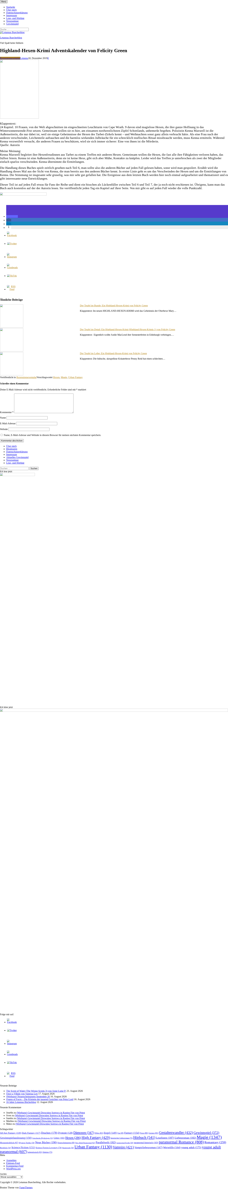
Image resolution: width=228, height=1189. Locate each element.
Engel (110, 1132)
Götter (59, 1138)
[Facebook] (12, 235)
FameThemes (26, 1187)
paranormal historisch (146, 1142)
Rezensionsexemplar (10, 58)
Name (3, 417)
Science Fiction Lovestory (49, 1148)
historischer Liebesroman (122, 1138)
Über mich (11, 10)
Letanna (24, 58)
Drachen (49, 1132)
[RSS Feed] (12, 289)
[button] (12, 216)
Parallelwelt (106, 1142)
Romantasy (215, 1142)
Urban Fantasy (75, 377)
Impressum (11, 15)
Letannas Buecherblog (11, 37)
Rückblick (5, 1148)
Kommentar (6, 412)
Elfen (99, 1133)
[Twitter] (12, 243)
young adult (191, 1147)
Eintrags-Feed (13, 1163)
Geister (153, 1133)
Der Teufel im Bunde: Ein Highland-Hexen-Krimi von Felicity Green (114, 305)
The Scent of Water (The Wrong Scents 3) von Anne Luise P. (36, 1091)
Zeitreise (47, 1152)
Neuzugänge (12, 21)
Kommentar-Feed (14, 1166)
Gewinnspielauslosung (16, 1137)
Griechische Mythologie (42, 1138)
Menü (3, 1)
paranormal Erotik (124, 1143)
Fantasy (131, 1132)
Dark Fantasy (31, 1133)
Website (4, 429)
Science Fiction (23, 1147)
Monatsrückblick (9, 1142)
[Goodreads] (12, 267)
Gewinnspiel (12, 24)
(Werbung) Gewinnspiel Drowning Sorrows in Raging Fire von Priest (51, 1112)
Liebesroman (185, 1137)
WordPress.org (13, 1168)
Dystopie (65, 1133)
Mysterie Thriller (27, 1143)
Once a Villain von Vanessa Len (22, 1093)
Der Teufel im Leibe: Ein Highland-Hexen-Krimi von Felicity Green (113, 353)
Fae (120, 1133)
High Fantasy (96, 1137)
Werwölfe (172, 1147)
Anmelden (11, 1160)
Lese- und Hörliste (15, 18)
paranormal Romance (181, 1142)
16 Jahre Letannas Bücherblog (21, 1102)
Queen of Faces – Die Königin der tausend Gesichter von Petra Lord (39, 1099)
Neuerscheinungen (66, 1143)
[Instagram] (12, 256)
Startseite (10, 7)
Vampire (123, 1147)
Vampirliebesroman (148, 1147)
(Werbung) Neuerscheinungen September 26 (28, 1096)
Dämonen (83, 1132)
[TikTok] (12, 275)
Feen (144, 1133)
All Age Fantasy (10, 1133)
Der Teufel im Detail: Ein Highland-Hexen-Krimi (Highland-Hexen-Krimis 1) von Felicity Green (127, 329)
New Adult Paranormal (85, 1143)
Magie (64, 377)
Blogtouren (11, 449)
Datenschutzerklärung (17, 12)
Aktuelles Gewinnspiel (17, 457)
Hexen (56, 377)
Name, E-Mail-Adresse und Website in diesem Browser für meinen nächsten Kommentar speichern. (52, 435)
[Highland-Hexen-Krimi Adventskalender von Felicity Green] (19, 117)
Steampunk (68, 1148)
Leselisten (165, 1137)
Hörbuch (144, 1137)
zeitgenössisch (35, 1152)
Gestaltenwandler (176, 1132)
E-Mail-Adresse (8, 423)
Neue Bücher (46, 1142)
